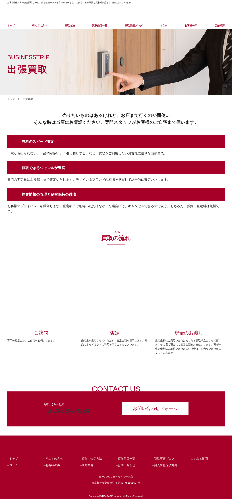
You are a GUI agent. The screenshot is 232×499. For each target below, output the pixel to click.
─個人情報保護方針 (164, 465)
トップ (11, 25)
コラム (163, 25)
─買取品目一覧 (125, 458)
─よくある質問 (198, 458)
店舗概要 (220, 25)
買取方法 (70, 25)
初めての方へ (39, 25)
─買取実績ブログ (163, 458)
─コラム (12, 465)
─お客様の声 (52, 465)
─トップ (12, 458)
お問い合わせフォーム (155, 408)
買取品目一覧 (99, 25)
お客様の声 (191, 25)
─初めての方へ (53, 458)
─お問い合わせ (125, 465)
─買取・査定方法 (91, 458)
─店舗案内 (86, 465)
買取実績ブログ (133, 25)
